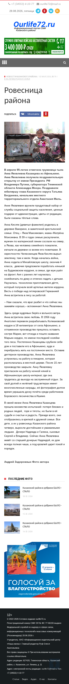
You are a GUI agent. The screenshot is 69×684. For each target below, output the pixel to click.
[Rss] (57, 10)
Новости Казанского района (21, 77)
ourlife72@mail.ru (50, 3)
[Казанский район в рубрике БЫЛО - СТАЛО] (12, 492)
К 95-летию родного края (17, 79)
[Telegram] (38, 10)
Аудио (33, 679)
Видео (25, 679)
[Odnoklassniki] (44, 10)
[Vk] (51, 10)
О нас (42, 679)
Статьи (16, 679)
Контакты (52, 679)
